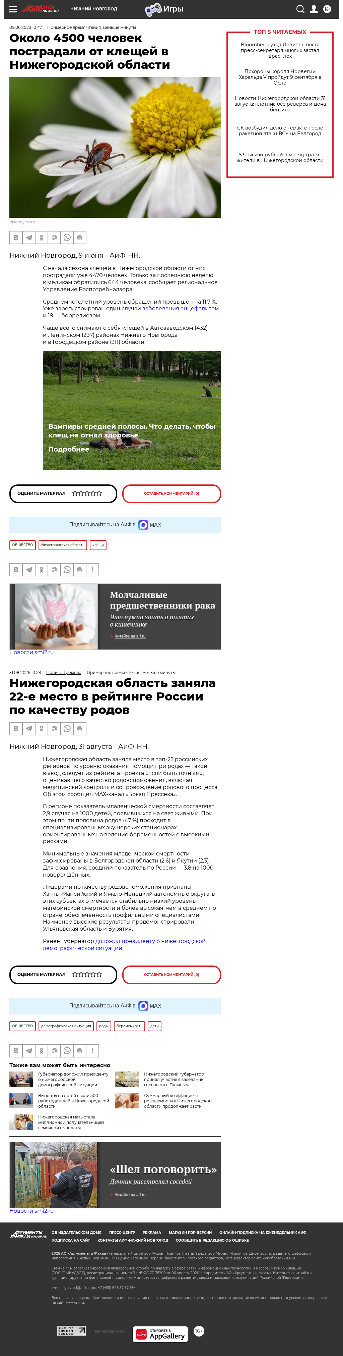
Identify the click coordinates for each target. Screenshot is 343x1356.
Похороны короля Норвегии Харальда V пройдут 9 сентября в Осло (280, 77)
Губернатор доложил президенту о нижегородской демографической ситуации (73, 1079)
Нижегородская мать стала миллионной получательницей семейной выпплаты (71, 1122)
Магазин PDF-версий (190, 1233)
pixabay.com (22, 221)
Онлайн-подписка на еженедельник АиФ (262, 1233)
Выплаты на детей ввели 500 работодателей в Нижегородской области (73, 1101)
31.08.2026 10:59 (25, 672)
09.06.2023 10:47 (25, 27)
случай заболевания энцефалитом (170, 308)
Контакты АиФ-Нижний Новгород (132, 1240)
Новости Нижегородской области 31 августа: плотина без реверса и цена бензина (280, 104)
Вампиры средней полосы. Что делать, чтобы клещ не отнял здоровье (131, 430)
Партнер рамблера (109, 1331)
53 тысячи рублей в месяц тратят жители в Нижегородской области (280, 157)
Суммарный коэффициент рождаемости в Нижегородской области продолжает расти (178, 1101)
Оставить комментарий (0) (171, 493)
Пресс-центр (122, 1233)
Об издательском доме (76, 1233)
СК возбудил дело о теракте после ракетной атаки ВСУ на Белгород (280, 131)
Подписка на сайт (71, 1240)
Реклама (152, 1233)
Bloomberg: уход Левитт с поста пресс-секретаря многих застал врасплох (280, 50)
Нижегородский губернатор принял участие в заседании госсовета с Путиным (174, 1079)
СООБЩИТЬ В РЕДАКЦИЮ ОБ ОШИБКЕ (212, 1240)
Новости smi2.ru (31, 652)
